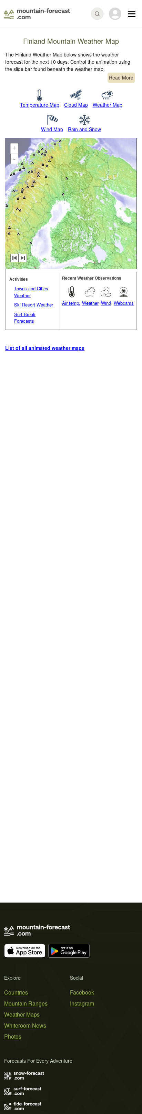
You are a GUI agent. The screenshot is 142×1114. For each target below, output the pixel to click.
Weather (90, 303)
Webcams (124, 303)
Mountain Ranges (26, 1003)
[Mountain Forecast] (37, 13)
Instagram (82, 1003)
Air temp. (71, 303)
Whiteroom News (25, 1025)
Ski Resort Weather (33, 304)
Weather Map (107, 104)
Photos (12, 1036)
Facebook (82, 992)
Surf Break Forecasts (25, 317)
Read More (121, 77)
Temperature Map (39, 104)
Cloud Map (76, 104)
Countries (16, 992)
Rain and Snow (84, 129)
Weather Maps (22, 1014)
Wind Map (52, 129)
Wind (106, 303)
